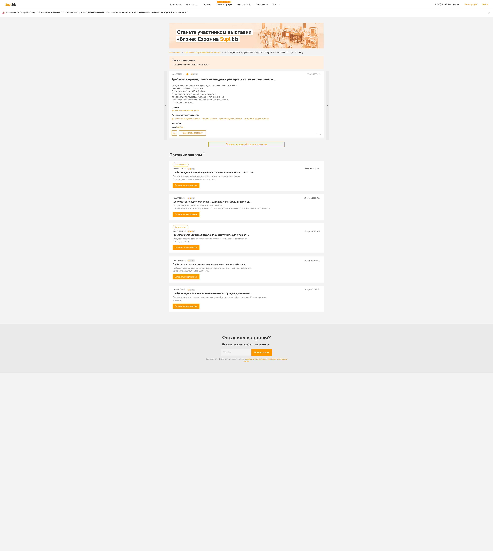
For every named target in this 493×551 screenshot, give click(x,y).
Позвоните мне (261, 352)
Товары (206, 4)
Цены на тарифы (224, 4)
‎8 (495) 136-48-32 (443, 4)
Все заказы (175, 4)
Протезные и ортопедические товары (185, 110)
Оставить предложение (186, 185)
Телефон (227, 352)
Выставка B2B (244, 4)
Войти (485, 4)
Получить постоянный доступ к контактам (246, 144)
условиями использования (256, 359)
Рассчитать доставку (192, 133)
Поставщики (262, 4)
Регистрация (471, 4)
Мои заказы (192, 4)
